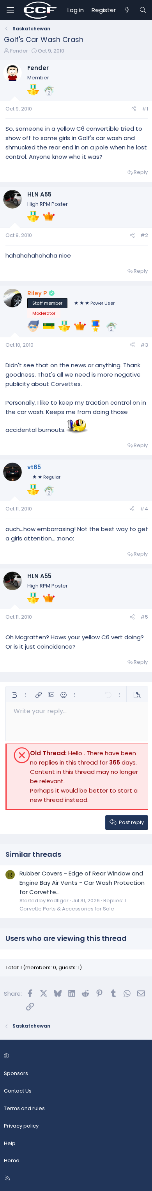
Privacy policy (21, 1126)
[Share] (134, 109)
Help (10, 1143)
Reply (141, 172)
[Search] (142, 10)
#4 (144, 508)
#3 (144, 345)
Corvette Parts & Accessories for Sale (66, 908)
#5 (144, 617)
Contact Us (18, 1091)
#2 (144, 235)
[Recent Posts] (127, 10)
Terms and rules (24, 1108)
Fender (19, 50)
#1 (145, 108)
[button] (14, 695)
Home (11, 1160)
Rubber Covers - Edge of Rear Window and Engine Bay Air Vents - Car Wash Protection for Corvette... (82, 882)
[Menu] (10, 10)
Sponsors (16, 1073)
